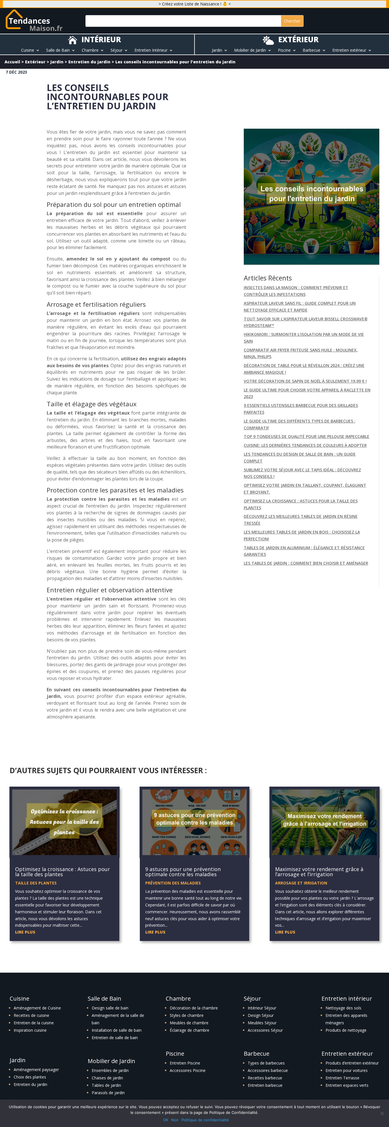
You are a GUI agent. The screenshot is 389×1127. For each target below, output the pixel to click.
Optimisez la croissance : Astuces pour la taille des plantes (62, 872)
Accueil (12, 61)
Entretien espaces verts (346, 1085)
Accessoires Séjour (265, 1030)
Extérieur (35, 61)
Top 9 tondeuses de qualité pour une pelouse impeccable (306, 436)
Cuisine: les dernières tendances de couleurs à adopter (305, 445)
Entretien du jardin (89, 61)
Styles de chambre (187, 1015)
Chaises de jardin (107, 1077)
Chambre (90, 50)
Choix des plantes (30, 1077)
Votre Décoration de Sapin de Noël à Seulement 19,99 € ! (305, 381)
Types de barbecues (266, 1063)
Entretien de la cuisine (34, 1022)
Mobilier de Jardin (250, 50)
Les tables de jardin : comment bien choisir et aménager (306, 563)
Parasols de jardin (108, 1092)
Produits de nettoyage (346, 1030)
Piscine (284, 50)
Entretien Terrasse (342, 1077)
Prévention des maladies (173, 883)
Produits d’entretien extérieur (352, 1063)
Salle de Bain (58, 50)
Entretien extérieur (349, 50)
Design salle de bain (110, 1008)
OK (165, 1120)
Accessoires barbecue (268, 1070)
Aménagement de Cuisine (37, 1008)
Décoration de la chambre (194, 1008)
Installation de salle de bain (117, 1030)
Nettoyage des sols (343, 1008)
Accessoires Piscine (188, 1070)
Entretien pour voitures (346, 1070)
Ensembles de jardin (110, 1070)
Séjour (116, 50)
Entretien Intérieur (150, 50)
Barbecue (311, 50)
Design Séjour (261, 1015)
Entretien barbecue (265, 1085)
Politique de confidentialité (205, 1120)
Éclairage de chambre (189, 1030)
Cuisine (27, 50)
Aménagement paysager (36, 1069)
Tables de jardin (106, 1085)
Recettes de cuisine (31, 1015)
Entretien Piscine (185, 1063)
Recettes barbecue (265, 1077)
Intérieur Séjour (262, 1008)
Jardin (217, 50)
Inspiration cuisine (30, 1030)
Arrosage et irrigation (301, 883)
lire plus (25, 932)
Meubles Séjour (262, 1022)
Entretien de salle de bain (115, 1037)
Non (175, 1120)
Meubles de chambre (189, 1022)
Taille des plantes (36, 883)
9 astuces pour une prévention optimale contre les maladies (183, 872)
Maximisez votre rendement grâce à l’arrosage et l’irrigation (319, 872)
